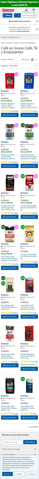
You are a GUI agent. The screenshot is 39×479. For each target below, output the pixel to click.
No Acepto (31, 474)
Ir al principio (33, 427)
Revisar (19, 474)
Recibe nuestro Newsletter (15, 434)
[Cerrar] (37, 21)
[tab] (19, 449)
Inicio (3, 43)
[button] (34, 15)
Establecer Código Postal (9, 37)
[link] (10, 89)
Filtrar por (25, 59)
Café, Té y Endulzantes (27, 43)
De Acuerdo (8, 474)
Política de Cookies (17, 468)
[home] (8, 10)
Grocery (9, 43)
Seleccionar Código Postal (11, 115)
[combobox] (17, 15)
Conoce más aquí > (23, 31)
